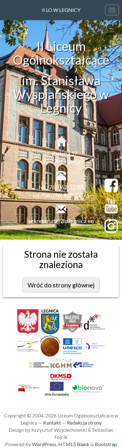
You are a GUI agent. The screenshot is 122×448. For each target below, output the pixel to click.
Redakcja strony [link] (84, 423)
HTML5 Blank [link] (73, 444)
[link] (27, 323)
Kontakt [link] (52, 423)
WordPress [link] (44, 444)
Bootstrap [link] (106, 444)
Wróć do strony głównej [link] (61, 285)
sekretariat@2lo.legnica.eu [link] (61, 220)
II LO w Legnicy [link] (61, 10)
